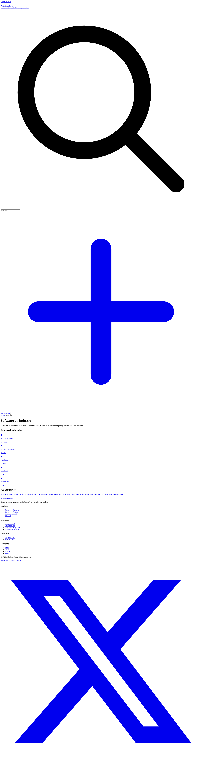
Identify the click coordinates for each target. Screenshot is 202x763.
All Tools (8, 516)
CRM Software (10, 526)
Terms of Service (16, 560)
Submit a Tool (9, 539)
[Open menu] (10, 413)
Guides (26, 8)
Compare (21, 8)
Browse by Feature (11, 512)
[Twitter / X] (101, 761)
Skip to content (6, 2)
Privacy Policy (6, 560)
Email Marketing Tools (12, 528)
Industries (15, 8)
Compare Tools (10, 524)
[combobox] (10, 210)
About (7, 548)
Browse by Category (12, 510)
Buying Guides (10, 538)
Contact (7, 549)
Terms (7, 553)
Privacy (7, 551)
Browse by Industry (11, 514)
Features (9, 8)
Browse (3, 8)
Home (3, 415)
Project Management (12, 529)
